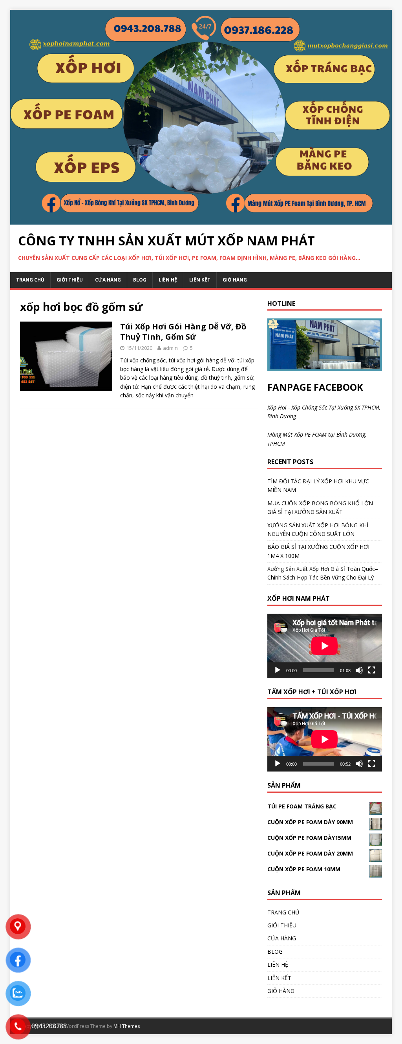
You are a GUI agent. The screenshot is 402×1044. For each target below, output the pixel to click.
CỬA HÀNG (108, 279)
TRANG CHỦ (30, 279)
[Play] (277, 670)
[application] (324, 646)
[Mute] (359, 670)
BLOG (139, 279)
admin (170, 347)
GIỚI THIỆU (70, 279)
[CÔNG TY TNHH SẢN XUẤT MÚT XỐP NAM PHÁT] (201, 220)
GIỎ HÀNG (235, 279)
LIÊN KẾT (199, 279)
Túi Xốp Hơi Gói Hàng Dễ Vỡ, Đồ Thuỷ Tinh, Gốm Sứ (183, 331)
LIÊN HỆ (168, 279)
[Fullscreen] (372, 670)
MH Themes (126, 1026)
